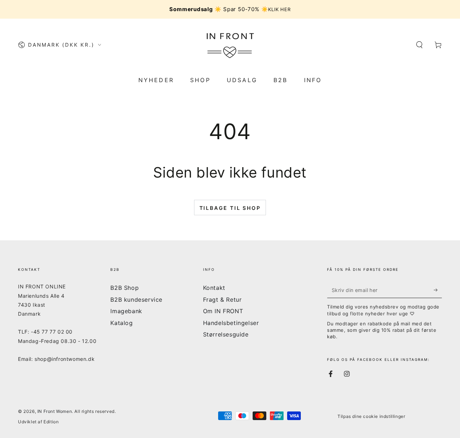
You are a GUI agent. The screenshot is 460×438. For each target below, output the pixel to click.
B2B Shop (124, 287)
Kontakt (214, 287)
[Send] (438, 290)
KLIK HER (279, 9)
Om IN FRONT (223, 311)
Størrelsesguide (226, 334)
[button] (419, 45)
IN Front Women (54, 411)
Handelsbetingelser (231, 322)
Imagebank (126, 311)
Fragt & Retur (222, 299)
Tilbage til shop (230, 208)
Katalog (121, 322)
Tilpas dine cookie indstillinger (371, 416)
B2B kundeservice (136, 299)
